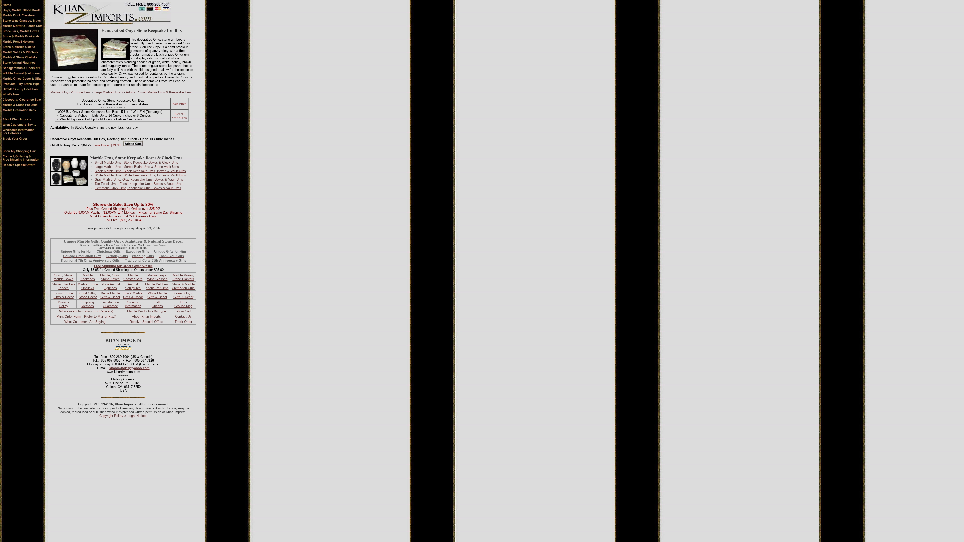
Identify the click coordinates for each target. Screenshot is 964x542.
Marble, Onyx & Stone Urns (70, 92)
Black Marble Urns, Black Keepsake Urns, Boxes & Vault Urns (140, 171)
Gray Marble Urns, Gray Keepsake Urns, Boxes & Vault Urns (139, 179)
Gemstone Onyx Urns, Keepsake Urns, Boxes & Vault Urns (138, 188)
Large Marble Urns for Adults (114, 92)
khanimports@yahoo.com (129, 368)
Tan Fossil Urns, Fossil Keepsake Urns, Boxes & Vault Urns (138, 184)
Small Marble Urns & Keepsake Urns (165, 92)
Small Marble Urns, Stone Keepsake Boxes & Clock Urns (136, 162)
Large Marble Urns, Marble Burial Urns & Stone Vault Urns (137, 167)
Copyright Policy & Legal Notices (123, 416)
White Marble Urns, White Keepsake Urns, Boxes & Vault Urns (140, 175)
